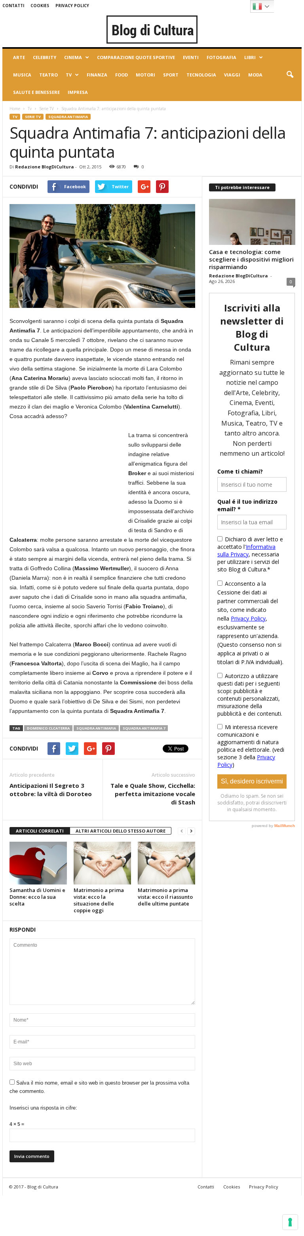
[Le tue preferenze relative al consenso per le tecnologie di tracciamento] (290, 1222)
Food (121, 75)
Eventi (191, 57)
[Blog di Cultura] (152, 29)
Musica (22, 75)
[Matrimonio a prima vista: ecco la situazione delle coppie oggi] (102, 863)
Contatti (13, 5)
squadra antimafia (96, 728)
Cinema (73, 57)
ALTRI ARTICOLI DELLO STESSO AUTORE (120, 831)
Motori (145, 75)
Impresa (78, 92)
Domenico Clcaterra (48, 728)
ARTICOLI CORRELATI (40, 831)
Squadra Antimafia (68, 116)
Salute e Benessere (36, 92)
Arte (19, 57)
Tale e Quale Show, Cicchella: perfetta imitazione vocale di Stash (152, 793)
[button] (289, 75)
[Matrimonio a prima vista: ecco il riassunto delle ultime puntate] (166, 863)
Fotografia (221, 57)
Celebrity (44, 57)
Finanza (97, 75)
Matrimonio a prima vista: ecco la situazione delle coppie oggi (99, 900)
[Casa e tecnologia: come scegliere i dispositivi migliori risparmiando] (252, 222)
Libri (250, 57)
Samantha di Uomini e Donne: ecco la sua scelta (37, 896)
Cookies (39, 5)
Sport (171, 75)
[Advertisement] (69, 479)
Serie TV (46, 108)
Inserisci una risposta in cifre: (43, 1108)
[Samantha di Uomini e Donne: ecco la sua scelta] (38, 863)
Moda (255, 75)
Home (15, 108)
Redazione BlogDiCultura (44, 167)
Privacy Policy (72, 5)
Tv (69, 75)
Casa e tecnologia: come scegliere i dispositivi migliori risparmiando (251, 259)
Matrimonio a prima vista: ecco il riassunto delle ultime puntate (165, 896)
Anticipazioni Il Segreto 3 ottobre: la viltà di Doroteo (51, 789)
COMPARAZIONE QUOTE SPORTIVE (136, 57)
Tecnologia (201, 75)
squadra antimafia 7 (144, 728)
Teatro (48, 75)
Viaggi (232, 75)
